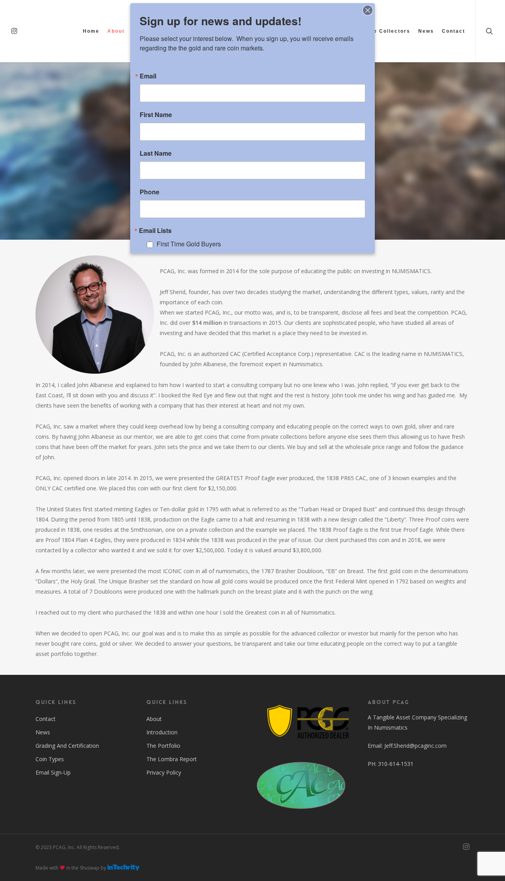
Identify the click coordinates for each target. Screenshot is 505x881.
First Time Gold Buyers (189, 243)
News (43, 732)
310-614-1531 (395, 763)
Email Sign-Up (53, 772)
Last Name (156, 153)
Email (148, 76)
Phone (149, 192)
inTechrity (123, 867)
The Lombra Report (171, 759)
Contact (46, 719)
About (154, 719)
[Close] (367, 10)
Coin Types (50, 759)
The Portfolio (163, 745)
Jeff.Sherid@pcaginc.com (415, 745)
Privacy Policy (163, 772)
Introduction (162, 732)
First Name (156, 115)
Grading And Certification (67, 745)
